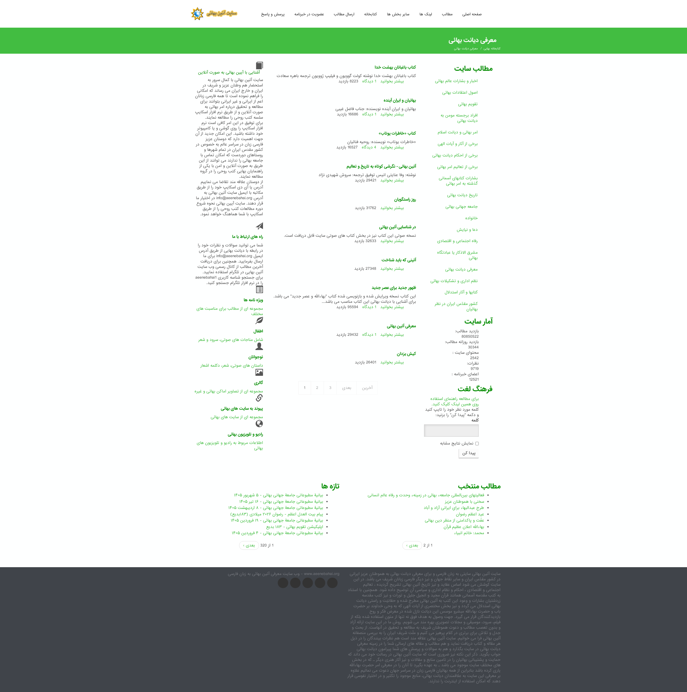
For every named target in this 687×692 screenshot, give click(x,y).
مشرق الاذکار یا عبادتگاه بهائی (457, 255)
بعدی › (249, 545)
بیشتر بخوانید (392, 81)
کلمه (475, 420)
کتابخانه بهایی (492, 48)
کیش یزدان (406, 354)
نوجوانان (256, 357)
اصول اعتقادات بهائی (460, 92)
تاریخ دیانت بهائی (462, 195)
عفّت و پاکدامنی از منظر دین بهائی (454, 520)
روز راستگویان (405, 199)
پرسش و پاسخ (272, 14)
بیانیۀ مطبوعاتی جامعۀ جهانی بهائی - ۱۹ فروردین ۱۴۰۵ (277, 520)
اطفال (258, 331)
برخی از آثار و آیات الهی (458, 144)
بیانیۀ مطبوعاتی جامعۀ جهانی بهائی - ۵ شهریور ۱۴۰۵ (278, 495)
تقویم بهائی (468, 104)
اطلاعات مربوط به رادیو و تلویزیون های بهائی (230, 445)
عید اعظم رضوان (470, 514)
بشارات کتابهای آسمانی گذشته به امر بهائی (458, 181)
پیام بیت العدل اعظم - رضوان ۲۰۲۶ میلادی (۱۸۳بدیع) (276, 514)
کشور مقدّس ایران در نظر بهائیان (456, 306)
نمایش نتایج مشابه (456, 443)
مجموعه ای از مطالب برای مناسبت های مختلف (229, 311)
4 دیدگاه (369, 147)
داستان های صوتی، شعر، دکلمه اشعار (231, 365)
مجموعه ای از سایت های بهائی (237, 417)
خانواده (471, 218)
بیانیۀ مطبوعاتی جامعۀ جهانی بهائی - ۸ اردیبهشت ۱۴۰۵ (275, 508)
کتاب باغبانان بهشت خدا (395, 67)
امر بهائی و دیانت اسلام (458, 132)
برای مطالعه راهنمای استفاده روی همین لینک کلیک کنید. (454, 401)
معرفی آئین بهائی (401, 326)
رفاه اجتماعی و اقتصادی (457, 241)
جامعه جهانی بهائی (461, 206)
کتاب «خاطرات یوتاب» (397, 133)
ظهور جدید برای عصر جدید (394, 288)
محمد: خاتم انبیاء (469, 533)
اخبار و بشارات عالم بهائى (456, 81)
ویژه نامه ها (253, 300)
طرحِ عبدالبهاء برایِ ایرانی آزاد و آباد (454, 508)
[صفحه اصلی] (216, 13)
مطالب (447, 14)
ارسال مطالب (344, 14)
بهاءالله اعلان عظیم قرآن (464, 527)
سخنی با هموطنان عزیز (464, 501)
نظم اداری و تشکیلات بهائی (454, 281)
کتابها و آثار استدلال (461, 292)
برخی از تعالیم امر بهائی (457, 167)
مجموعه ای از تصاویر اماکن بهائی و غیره (229, 391)
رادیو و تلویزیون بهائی (245, 434)
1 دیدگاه (369, 81)
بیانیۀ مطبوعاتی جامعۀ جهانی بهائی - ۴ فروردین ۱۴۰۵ (277, 533)
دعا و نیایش (467, 230)
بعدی (346, 388)
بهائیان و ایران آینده (400, 100)
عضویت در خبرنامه (309, 14)
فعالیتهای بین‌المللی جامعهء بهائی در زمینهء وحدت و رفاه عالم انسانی (426, 495)
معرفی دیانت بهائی (461, 269)
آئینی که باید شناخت (399, 260)
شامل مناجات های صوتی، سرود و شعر (230, 340)
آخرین (367, 388)
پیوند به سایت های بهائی (242, 408)
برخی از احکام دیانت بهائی (455, 155)
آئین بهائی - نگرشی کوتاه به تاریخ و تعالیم (381, 166)
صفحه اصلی (472, 14)
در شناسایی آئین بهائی (397, 227)
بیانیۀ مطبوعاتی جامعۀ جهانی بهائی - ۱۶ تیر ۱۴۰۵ (281, 501)
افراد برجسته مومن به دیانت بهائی (459, 118)
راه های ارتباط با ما (247, 237)
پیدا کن (469, 453)
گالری (258, 383)
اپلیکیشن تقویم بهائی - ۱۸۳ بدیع (294, 527)
